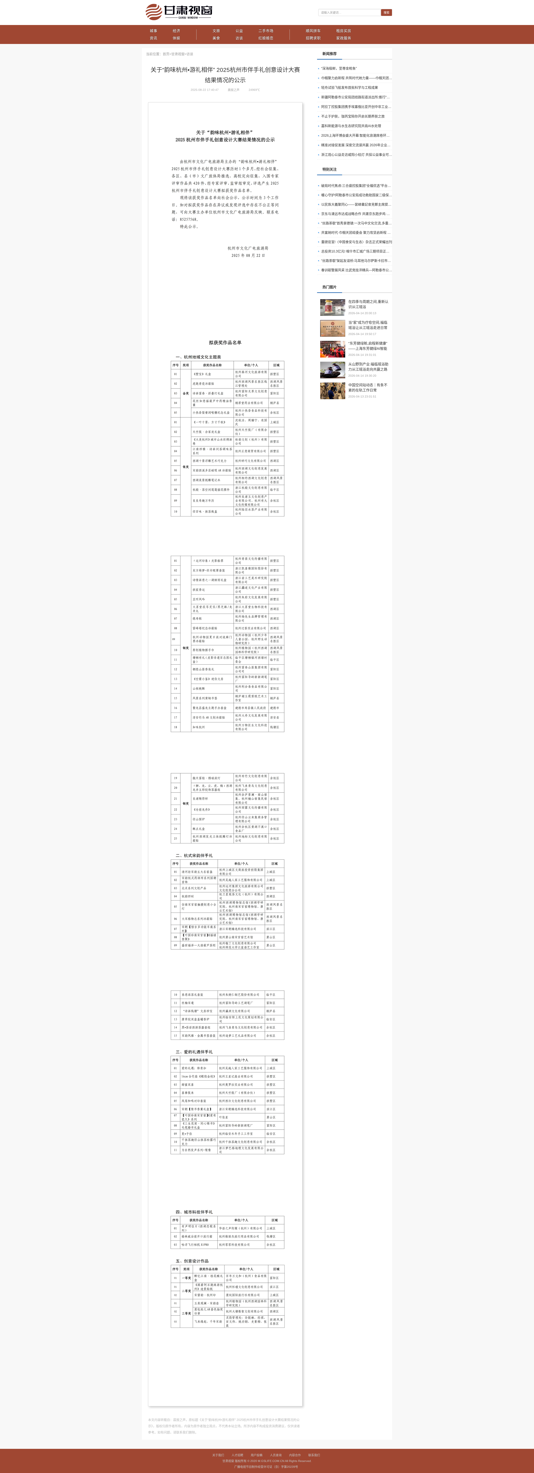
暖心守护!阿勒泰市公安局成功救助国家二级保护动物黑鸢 (363, 185)
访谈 (239, 38)
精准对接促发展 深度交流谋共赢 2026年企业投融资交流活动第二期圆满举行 (377, 145)
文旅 (216, 31)
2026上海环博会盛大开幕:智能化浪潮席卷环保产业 (358, 135)
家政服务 (343, 38)
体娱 (176, 38)
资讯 (153, 38)
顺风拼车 (313, 31)
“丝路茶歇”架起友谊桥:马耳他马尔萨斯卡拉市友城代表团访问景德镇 (371, 250)
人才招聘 (237, 1455)
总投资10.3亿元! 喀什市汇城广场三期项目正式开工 (358, 241)
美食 (216, 38)
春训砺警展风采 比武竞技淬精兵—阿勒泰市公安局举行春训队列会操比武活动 (378, 260)
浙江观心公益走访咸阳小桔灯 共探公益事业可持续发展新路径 (366, 154)
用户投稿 (256, 1455)
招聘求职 (313, 38)
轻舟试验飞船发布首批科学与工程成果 (349, 87)
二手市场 (265, 31)
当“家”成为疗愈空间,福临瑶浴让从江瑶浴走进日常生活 (367, 328)
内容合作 (295, 1455)
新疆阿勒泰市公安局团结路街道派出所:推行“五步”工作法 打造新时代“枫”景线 (377, 97)
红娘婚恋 (265, 38)
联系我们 (314, 1455)
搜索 (386, 12)
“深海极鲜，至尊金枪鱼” (339, 68)
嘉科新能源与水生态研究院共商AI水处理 (351, 126)
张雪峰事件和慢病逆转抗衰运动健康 (348, 269)
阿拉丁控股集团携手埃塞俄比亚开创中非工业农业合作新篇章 (366, 107)
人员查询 (276, 1455)
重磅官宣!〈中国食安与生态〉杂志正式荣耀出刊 (356, 232)
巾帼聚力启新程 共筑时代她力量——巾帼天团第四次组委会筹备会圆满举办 (376, 78)
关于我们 (218, 1455)
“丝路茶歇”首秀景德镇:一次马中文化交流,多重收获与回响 (363, 213)
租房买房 (343, 31)
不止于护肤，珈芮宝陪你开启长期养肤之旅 (353, 116)
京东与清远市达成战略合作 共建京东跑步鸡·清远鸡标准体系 (365, 203)
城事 (153, 31)
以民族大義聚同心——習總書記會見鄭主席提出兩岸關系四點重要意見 (373, 194)
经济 (176, 31)
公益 (239, 31)
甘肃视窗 (178, 54)
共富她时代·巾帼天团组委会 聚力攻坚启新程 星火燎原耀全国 (366, 222)
